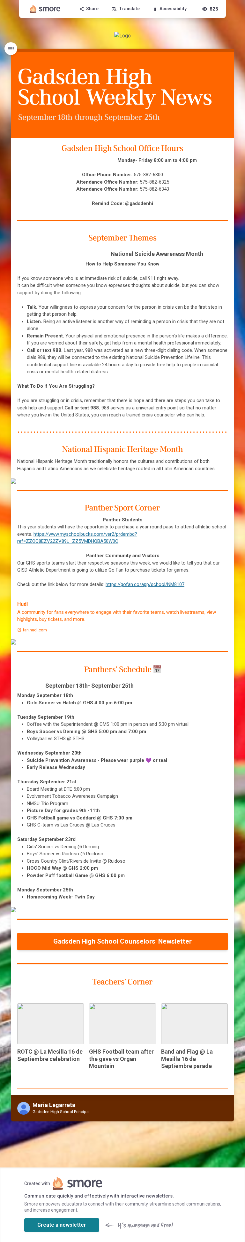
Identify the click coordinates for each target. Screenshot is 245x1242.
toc (11, 48)
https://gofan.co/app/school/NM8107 (145, 584)
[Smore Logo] (45, 9)
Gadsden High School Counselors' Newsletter (122, 941)
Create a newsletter (61, 1225)
